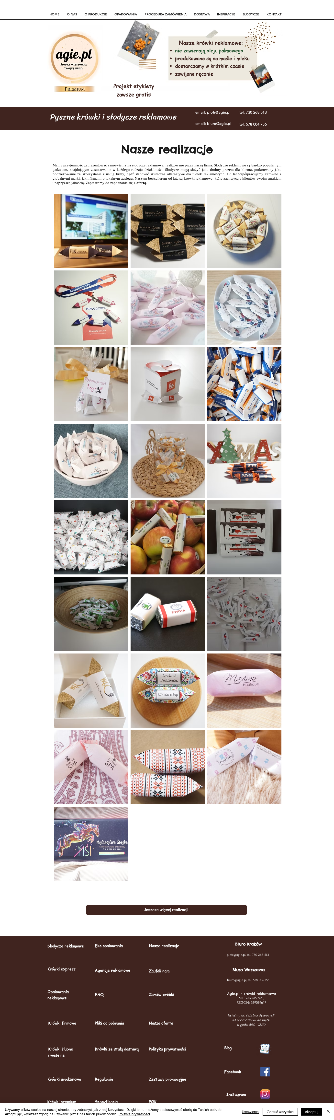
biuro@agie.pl (219, 123)
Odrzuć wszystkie (280, 1111)
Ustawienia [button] (250, 1111)
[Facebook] (265, 1071)
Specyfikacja (106, 1101)
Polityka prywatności (134, 1113)
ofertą (141, 183)
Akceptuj (311, 1111)
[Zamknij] (328, 1111)
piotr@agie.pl (219, 112)
